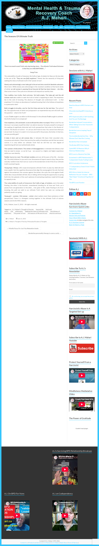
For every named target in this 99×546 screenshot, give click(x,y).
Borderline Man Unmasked (78, 142)
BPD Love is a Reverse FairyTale (79, 154)
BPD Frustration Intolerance (78, 163)
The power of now (19, 213)
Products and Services (35, 542)
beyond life (39, 209)
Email (71, 289)
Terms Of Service (73, 542)
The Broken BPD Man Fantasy (79, 145)
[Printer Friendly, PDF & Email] (58, 42)
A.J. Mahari (10, 218)
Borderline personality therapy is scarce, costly (44, 233)
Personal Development (33, 27)
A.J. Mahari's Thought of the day (23, 209)
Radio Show (63, 542)
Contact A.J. (24, 542)
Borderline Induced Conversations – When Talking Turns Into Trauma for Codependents (81, 124)
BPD (61, 27)
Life (12, 211)
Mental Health (48, 27)
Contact (9, 31)
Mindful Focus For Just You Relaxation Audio (22, 228)
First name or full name (76, 282)
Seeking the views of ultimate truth (36, 211)
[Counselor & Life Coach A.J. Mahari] (15, 4)
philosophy (19, 211)
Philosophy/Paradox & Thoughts (37, 221)
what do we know (55, 213)
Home (9, 27)
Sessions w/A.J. (69, 27)
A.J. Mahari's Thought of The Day (17, 221)
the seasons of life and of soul (37, 213)
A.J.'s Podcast (47, 542)
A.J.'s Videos (55, 542)
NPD (56, 27)
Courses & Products (82, 27)
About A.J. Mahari (18, 27)
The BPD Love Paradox (76, 182)
